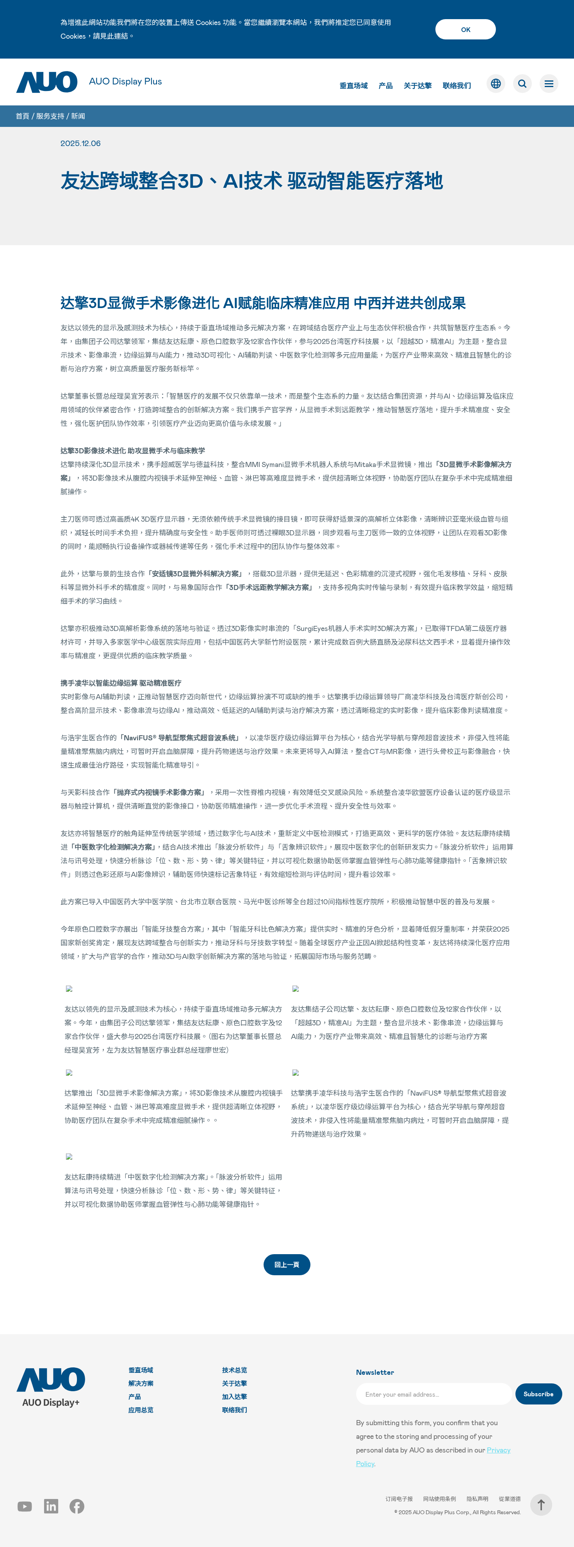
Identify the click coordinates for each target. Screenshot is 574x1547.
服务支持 (50, 116)
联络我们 (457, 85)
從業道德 (510, 1498)
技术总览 (234, 1370)
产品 (386, 85)
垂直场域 (354, 85)
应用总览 (140, 1409)
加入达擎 (234, 1396)
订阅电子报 (399, 1498)
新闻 (78, 116)
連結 (121, 36)
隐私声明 (478, 1498)
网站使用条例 (440, 1498)
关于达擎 (418, 85)
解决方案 (140, 1383)
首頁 (23, 116)
